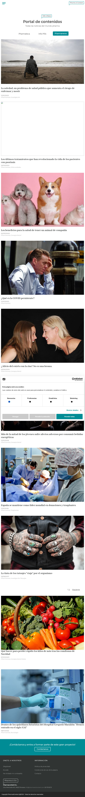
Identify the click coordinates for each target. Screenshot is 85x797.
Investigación (15, 97)
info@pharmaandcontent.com (34, 787)
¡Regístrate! (7, 766)
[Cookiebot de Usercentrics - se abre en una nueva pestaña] (73, 379)
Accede (5, 770)
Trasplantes (15, 510)
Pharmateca (24, 34)
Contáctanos (42, 749)
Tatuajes (23, 578)
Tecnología (14, 732)
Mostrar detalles (72, 410)
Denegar (15, 416)
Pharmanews (61, 33)
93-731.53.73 (48, 787)
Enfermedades (16, 167)
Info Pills (42, 34)
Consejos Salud (16, 235)
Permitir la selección (42, 416)
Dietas (23, 659)
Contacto (38, 773)
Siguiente (76, 590)
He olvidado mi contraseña (12, 773)
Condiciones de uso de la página (46, 770)
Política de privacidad (42, 766)
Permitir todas (69, 416)
